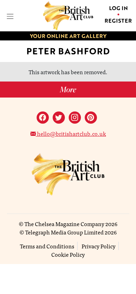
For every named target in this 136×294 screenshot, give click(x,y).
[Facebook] (43, 117)
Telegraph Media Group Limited (64, 232)
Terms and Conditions (47, 245)
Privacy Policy (98, 245)
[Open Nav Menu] (9, 15)
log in (118, 8)
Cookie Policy (68, 254)
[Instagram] (75, 117)
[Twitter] (59, 117)
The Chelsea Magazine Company (64, 223)
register (118, 20)
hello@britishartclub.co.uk (71, 133)
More (68, 89)
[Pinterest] (91, 117)
